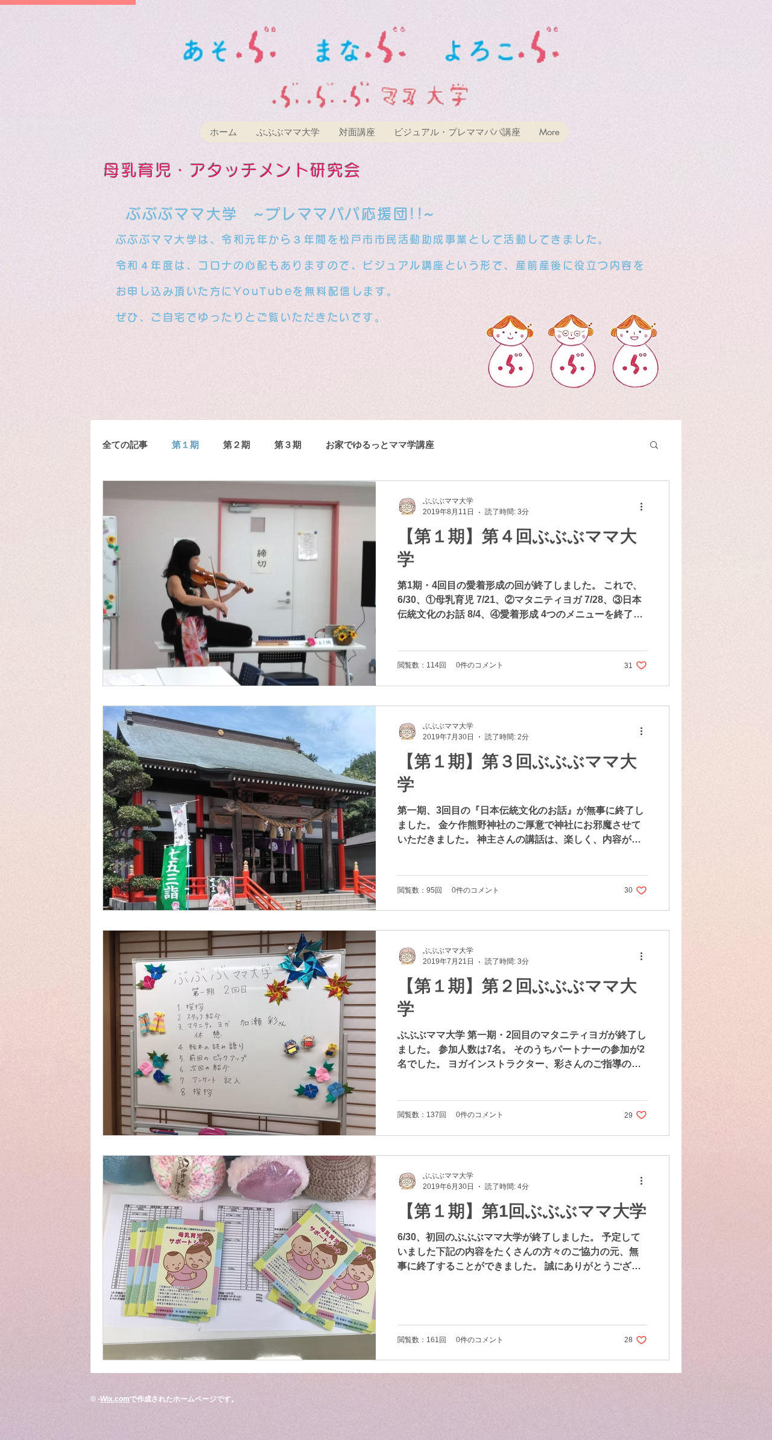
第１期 (185, 444)
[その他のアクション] (645, 506)
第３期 (288, 444)
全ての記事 (125, 444)
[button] (654, 445)
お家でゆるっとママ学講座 (380, 444)
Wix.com (115, 1399)
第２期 (236, 444)
